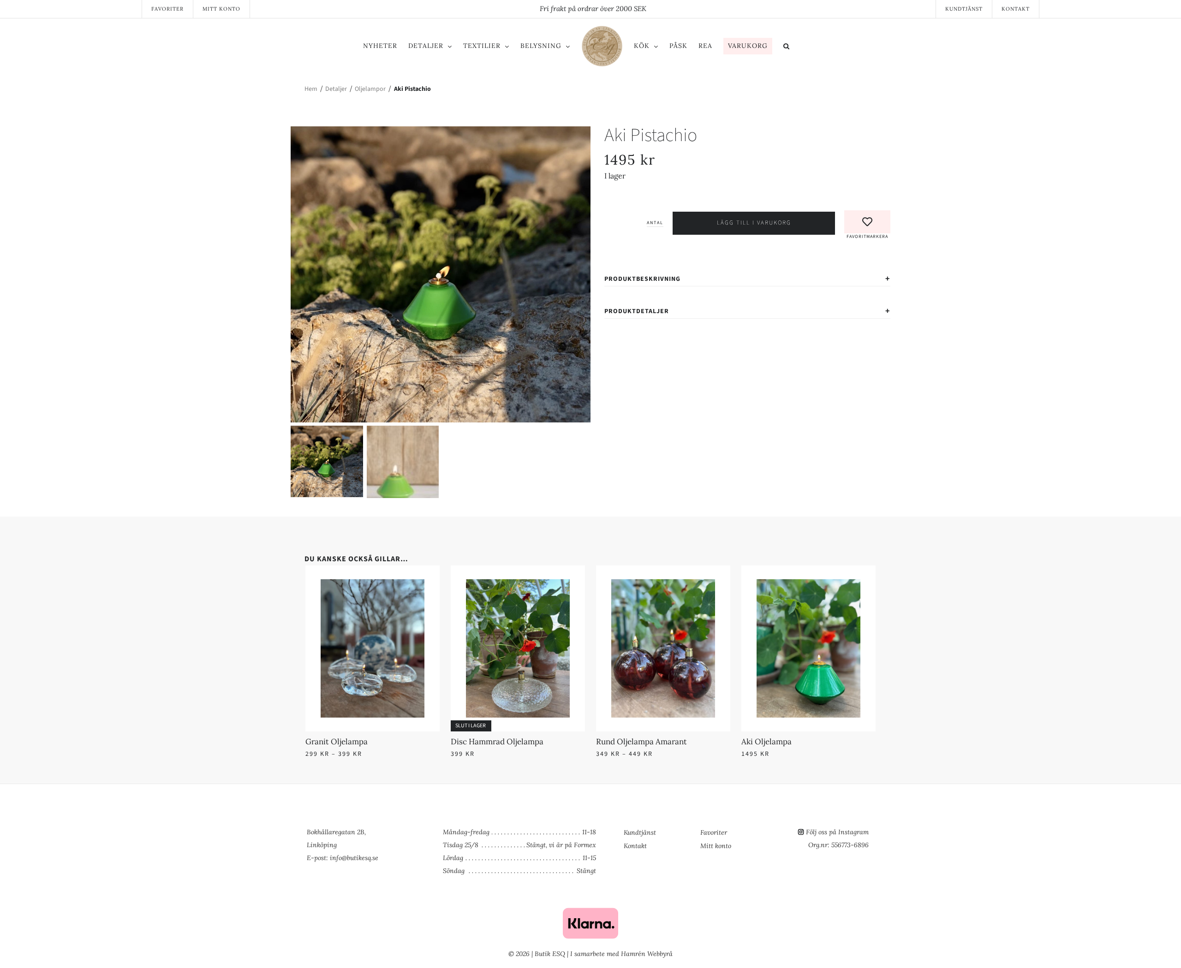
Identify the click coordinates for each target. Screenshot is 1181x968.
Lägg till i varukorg (754, 223)
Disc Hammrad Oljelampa (497, 741)
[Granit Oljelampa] (372, 584)
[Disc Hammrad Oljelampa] (518, 584)
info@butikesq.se (354, 858)
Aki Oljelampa (766, 741)
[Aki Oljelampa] (808, 584)
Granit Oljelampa (336, 741)
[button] (824, 47)
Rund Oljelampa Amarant (641, 741)
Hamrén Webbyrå (647, 954)
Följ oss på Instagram (837, 832)
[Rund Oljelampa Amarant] (663, 584)
